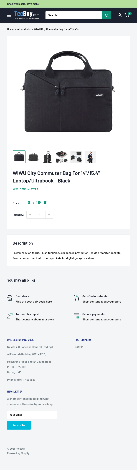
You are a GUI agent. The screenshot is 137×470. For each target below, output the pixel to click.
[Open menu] (9, 15)
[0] (127, 15)
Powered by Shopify (18, 453)
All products (24, 29)
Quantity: (18, 214)
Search (79, 346)
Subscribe (18, 425)
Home (10, 29)
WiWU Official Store (25, 189)
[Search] (106, 15)
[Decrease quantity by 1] (30, 214)
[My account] (119, 15)
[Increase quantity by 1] (49, 214)
